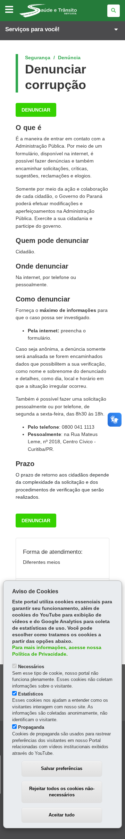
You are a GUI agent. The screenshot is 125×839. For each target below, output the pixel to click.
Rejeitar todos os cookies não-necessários (61, 792)
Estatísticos (30, 694)
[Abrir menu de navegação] (9, 10)
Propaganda (31, 727)
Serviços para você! (32, 29)
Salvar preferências (61, 768)
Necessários (31, 666)
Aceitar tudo (62, 815)
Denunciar (36, 110)
